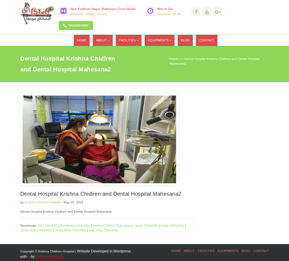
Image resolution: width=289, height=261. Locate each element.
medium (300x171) (106, 225)
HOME (81, 40)
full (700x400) (48, 225)
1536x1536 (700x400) (36, 230)
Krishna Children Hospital (43, 202)
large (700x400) (172, 225)
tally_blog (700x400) (103, 230)
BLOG (185, 40)
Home (173, 59)
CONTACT (206, 40)
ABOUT (101, 40)
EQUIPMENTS (158, 40)
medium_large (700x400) (140, 225)
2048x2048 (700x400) (70, 230)
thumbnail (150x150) (75, 225)
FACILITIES (127, 40)
